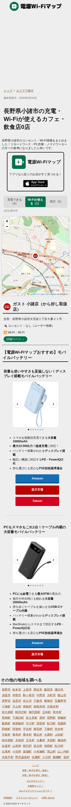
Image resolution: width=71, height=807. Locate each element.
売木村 (59, 729)
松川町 (51, 723)
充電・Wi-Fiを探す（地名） (35, 770)
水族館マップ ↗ (36, 786)
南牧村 (27, 706)
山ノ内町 (63, 751)
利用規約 (8, 797)
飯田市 (48, 689)
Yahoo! (37, 500)
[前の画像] (17, 404)
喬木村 (27, 734)
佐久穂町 (7, 712)
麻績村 (62, 740)
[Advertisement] (35, 50)
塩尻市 (16, 700)
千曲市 (37, 700)
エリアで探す (25, 90)
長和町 (6, 717)
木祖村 (19, 740)
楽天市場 (37, 489)
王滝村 (30, 740)
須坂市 (6, 695)
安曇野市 (60, 700)
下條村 (48, 729)
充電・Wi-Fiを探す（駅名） (35, 775)
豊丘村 (37, 734)
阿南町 (6, 729)
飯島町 (6, 723)
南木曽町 (7, 740)
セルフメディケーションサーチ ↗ (35, 791)
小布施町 (39, 751)
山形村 (16, 745)
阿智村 (16, 729)
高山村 (51, 751)
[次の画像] (53, 404)
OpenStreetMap (48, 294)
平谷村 (27, 729)
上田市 (27, 689)
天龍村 (6, 734)
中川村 (30, 723)
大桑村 (40, 740)
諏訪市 (59, 689)
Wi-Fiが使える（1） (35, 201)
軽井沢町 (21, 712)
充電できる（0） (14, 201)
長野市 (6, 689)
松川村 (59, 745)
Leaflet (32, 294)
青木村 (57, 712)
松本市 (16, 689)
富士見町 (32, 717)
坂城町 (27, 751)
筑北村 (37, 745)
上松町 (59, 734)
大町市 (51, 695)
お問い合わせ (48, 797)
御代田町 (34, 712)
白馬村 (6, 751)
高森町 (62, 723)
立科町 (46, 712)
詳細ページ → (15, 339)
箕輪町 (62, 717)
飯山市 (62, 695)
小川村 (46, 757)
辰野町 (51, 717)
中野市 (40, 695)
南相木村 (39, 706)
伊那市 (16, 695)
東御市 (48, 700)
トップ (8, 90)
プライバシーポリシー (27, 797)
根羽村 (37, 729)
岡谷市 (37, 689)
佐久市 (27, 700)
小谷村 (16, 751)
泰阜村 (16, 734)
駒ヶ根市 (29, 695)
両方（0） (56, 201)
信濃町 (36, 757)
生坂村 (6, 745)
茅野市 (6, 700)
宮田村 (40, 723)
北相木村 (53, 706)
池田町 (48, 745)
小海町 (6, 706)
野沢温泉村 (22, 757)
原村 (42, 717)
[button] (35, 255)
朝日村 (27, 745)
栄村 (66, 757)
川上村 (16, 706)
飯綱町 (57, 757)
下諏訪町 (18, 717)
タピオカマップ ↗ (36, 781)
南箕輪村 (18, 723)
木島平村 (7, 757)
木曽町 (51, 740)
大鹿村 (48, 734)
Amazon (37, 478)
